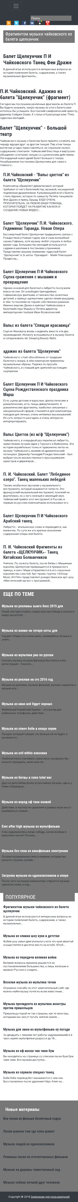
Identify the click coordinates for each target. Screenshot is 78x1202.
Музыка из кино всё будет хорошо (27, 704)
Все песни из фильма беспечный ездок (32, 1119)
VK (32, 23)
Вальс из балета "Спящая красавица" (36, 325)
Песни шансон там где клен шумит (29, 1131)
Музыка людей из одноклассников (28, 1144)
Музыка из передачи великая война (30, 957)
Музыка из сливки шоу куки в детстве (31, 936)
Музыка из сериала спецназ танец (28, 1072)
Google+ (40, 23)
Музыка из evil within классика (24, 753)
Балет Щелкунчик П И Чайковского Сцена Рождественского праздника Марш (35, 389)
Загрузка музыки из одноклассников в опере (35, 875)
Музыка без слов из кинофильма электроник (35, 851)
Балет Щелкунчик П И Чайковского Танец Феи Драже (37, 59)
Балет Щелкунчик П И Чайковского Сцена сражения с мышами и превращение (35, 277)
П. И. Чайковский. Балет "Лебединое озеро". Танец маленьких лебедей (36, 477)
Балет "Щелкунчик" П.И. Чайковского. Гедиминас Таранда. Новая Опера (38, 226)
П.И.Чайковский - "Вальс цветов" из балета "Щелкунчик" (36, 177)
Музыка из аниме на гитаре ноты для (29, 630)
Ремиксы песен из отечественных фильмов (35, 1157)
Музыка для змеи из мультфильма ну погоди (36, 1029)
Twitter (16, 23)
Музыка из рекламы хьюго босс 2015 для (32, 606)
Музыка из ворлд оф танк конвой (26, 802)
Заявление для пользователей (50, 1196)
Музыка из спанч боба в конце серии (29, 729)
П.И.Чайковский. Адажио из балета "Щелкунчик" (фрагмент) (35, 94)
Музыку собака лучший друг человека (31, 1182)
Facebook (24, 23)
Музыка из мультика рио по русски (27, 655)
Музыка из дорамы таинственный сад (31, 1170)
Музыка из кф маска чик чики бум (28, 1051)
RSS (8, 23)
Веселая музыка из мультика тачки (29, 982)
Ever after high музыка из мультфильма (31, 826)
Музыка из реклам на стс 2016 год (27, 679)
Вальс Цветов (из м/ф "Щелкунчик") (36, 434)
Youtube (48, 23)
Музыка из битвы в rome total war (27, 777)
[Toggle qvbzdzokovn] (16, 6)
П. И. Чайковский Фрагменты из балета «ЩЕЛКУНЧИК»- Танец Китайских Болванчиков (32, 552)
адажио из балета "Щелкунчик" (31, 351)
